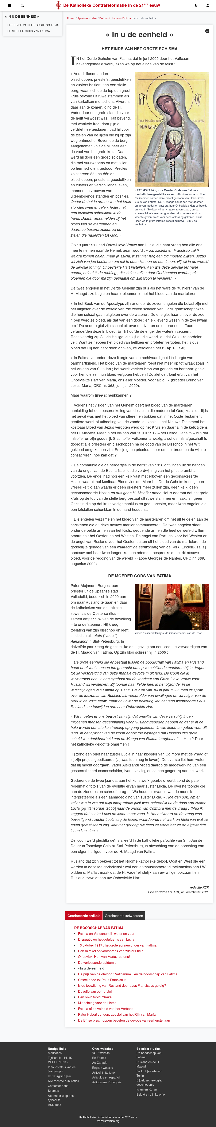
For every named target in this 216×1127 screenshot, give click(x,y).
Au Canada (99, 1062)
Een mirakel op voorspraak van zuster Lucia (110, 950)
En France (99, 1057)
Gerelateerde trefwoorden (124, 915)
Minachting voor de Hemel (97, 1002)
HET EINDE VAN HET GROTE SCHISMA (33, 25)
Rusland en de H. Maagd (148, 1064)
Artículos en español (106, 1077)
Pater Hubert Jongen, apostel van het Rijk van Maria (117, 1014)
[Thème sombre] (195, 5)
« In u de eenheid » (22, 16)
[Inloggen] (208, 5)
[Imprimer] (207, 31)
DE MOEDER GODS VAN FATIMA (28, 31)
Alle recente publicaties (63, 1081)
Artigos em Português (107, 1082)
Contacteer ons (58, 1085)
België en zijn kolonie (150, 1094)
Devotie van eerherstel (95, 991)
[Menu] (9, 5)
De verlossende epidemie (97, 962)
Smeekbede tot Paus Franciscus (102, 979)
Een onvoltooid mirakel (95, 997)
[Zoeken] (22, 5)
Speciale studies (87, 18)
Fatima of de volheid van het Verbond (106, 1008)
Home (70, 18)
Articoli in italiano (103, 1072)
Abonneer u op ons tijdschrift (61, 1097)
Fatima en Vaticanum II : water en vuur (106, 933)
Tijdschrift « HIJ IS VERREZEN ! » (60, 1059)
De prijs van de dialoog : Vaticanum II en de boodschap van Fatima (127, 974)
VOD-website (101, 1052)
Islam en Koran (146, 1089)
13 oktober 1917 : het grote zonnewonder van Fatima (117, 945)
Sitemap (53, 1090)
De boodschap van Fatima (115, 18)
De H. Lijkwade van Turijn (149, 1073)
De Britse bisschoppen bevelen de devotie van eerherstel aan (124, 1020)
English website (102, 1067)
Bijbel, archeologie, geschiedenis (149, 1082)
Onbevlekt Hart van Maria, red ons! (104, 956)
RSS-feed (54, 1104)
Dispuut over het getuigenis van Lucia (106, 939)
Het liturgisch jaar (59, 1076)
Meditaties (55, 1052)
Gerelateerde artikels (84, 915)
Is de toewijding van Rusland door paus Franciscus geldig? (122, 985)
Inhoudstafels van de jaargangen (62, 1069)
